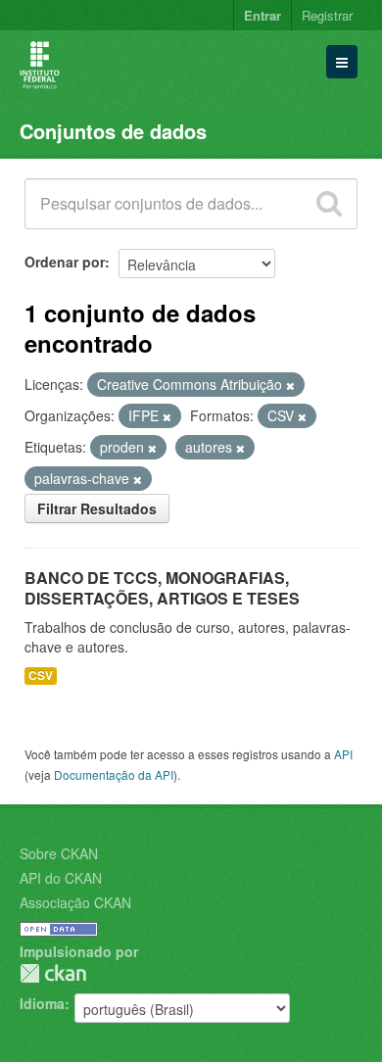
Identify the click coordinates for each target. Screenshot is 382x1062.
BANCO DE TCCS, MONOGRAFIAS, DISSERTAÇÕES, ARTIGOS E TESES (162, 587)
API (343, 754)
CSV (40, 675)
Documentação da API (113, 774)
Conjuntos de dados (113, 131)
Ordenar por (64, 261)
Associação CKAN (75, 902)
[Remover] (290, 385)
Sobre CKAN (59, 853)
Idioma (42, 1003)
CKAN (53, 973)
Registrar (327, 15)
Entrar (262, 15)
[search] (329, 203)
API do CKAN (61, 878)
